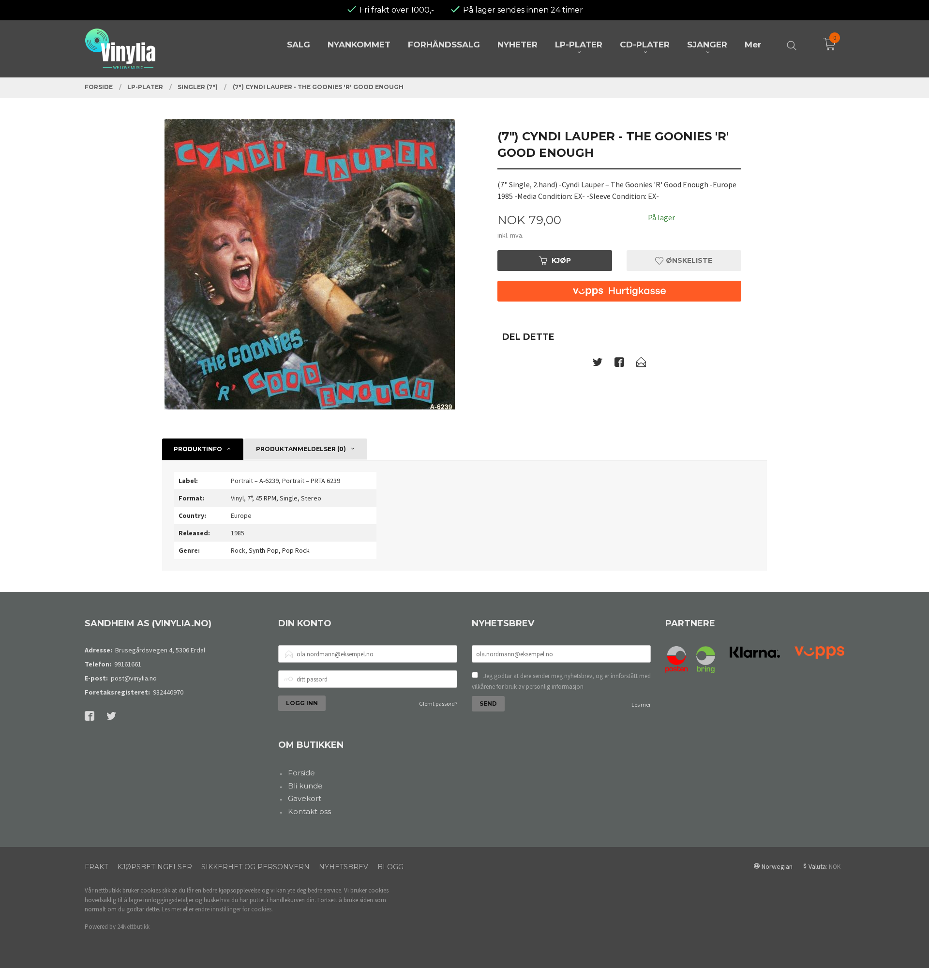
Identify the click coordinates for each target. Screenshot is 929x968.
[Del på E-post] (641, 364)
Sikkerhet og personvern (255, 866)
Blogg (390, 866)
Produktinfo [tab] (198, 449)
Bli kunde (305, 785)
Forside (301, 772)
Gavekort (304, 798)
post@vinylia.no (134, 678)
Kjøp (561, 260)
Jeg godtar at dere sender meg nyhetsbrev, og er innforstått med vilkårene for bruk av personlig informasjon (561, 681)
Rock (238, 550)
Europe (241, 515)
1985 (237, 533)
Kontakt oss (309, 811)
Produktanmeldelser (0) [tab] (301, 449)
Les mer (641, 704)
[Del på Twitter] (597, 364)
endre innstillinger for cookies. (234, 909)
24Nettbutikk (133, 927)
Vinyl (237, 498)
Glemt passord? (438, 703)
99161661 (127, 664)
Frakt (96, 866)
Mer (753, 44)
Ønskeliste (688, 260)
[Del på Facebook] (619, 364)
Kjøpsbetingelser (154, 866)
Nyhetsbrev (343, 866)
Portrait (242, 480)
